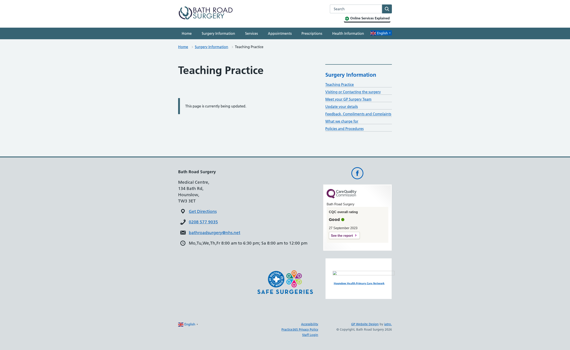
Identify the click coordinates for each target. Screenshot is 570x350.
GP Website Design (365, 324)
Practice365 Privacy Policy (299, 329)
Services (251, 33)
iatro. (388, 324)
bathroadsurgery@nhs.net (214, 232)
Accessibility (309, 324)
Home (187, 33)
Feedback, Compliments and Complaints (358, 114)
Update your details (341, 106)
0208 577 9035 (203, 221)
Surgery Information (218, 33)
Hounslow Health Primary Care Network (359, 283)
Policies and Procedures (344, 128)
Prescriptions (311, 33)
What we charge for (341, 121)
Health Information (348, 33)
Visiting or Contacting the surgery (353, 92)
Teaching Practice (339, 84)
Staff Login (310, 335)
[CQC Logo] (341, 197)
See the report (342, 235)
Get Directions (203, 211)
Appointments (280, 33)
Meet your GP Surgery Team (348, 99)
